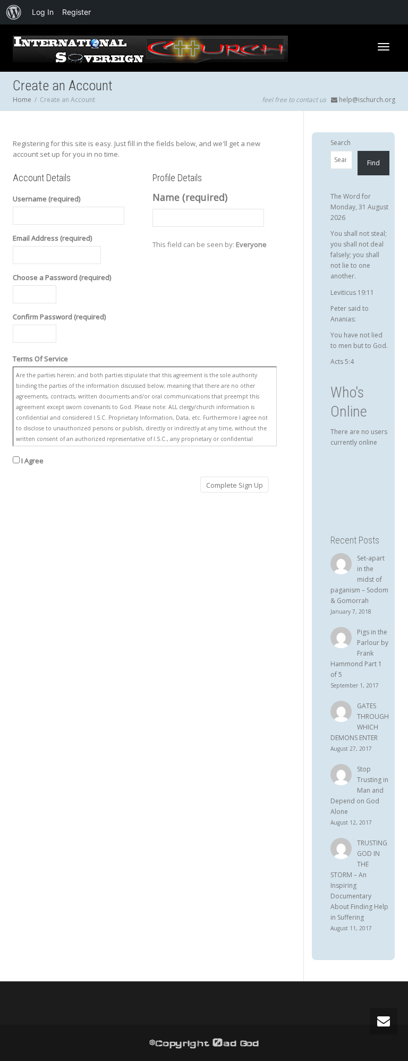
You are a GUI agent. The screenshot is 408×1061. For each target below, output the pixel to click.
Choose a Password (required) (62, 277)
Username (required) (46, 198)
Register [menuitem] (76, 11)
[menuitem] (14, 12)
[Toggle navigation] (383, 47)
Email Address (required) (52, 238)
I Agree (32, 460)
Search (340, 142)
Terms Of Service (40, 358)
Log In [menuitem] (43, 11)
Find (373, 162)
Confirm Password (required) (59, 316)
